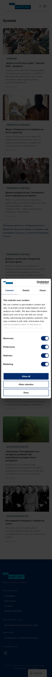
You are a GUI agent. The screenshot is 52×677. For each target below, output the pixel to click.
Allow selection (26, 384)
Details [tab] (26, 290)
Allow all (26, 376)
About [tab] (43, 290)
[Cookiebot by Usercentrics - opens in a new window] (37, 282)
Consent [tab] (9, 290)
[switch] (45, 347)
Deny (26, 392)
